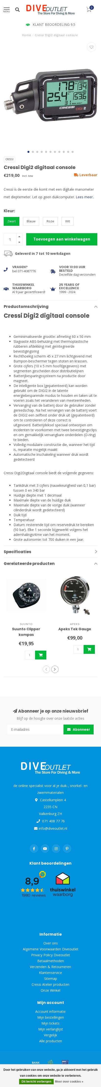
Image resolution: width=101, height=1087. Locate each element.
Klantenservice (50, 972)
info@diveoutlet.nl (53, 828)
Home (26, 35)
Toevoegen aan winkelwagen (61, 239)
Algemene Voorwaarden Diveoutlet (50, 949)
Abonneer (81, 729)
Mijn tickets (50, 1023)
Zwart (11, 221)
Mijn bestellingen (50, 1017)
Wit (67, 221)
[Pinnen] (65, 1062)
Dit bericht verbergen (36, 1081)
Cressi (9, 159)
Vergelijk (50, 1035)
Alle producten (50, 1041)
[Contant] (50, 1062)
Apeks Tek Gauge (74, 629)
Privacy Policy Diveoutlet (50, 955)
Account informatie (50, 1011)
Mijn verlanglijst (50, 1029)
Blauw (31, 221)
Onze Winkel (50, 990)
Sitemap (50, 978)
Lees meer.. (85, 197)
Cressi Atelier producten (50, 984)
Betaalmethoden (50, 960)
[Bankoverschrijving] (36, 1062)
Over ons (50, 943)
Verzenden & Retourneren (50, 966)
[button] (28, 152)
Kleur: (9, 211)
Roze (50, 221)
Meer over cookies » (69, 1081)
